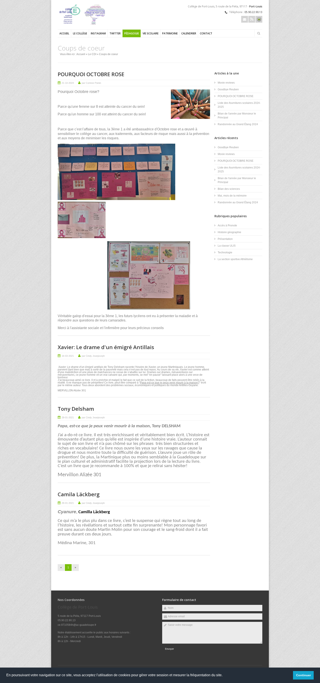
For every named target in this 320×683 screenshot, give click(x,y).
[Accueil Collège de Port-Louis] (85, 24)
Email (244, 19)
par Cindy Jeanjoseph (93, 356)
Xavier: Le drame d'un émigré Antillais (106, 347)
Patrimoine (170, 33)
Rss (251, 19)
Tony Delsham (76, 408)
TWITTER (115, 33)
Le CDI (92, 54)
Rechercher (258, 33)
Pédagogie (131, 33)
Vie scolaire (150, 33)
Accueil (64, 33)
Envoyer (169, 649)
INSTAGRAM (98, 33)
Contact (206, 33)
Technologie (225, 252)
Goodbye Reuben (228, 89)
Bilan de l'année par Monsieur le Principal (237, 115)
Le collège (80, 33)
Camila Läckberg (78, 494)
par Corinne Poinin (91, 83)
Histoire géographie (229, 232)
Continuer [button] (303, 675)
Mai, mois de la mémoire (232, 195)
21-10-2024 (68, 83)
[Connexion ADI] (259, 19)
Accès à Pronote (227, 225)
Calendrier (188, 33)
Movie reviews (226, 82)
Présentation (225, 239)
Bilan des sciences (229, 188)
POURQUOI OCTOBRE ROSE (91, 74)
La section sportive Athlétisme (235, 259)
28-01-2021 (68, 417)
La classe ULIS (227, 245)
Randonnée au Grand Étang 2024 (238, 124)
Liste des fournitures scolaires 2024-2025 (239, 104)
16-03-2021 (68, 356)
